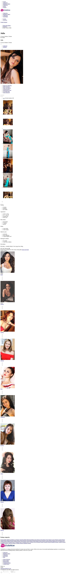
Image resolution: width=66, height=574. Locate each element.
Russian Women (40, 542)
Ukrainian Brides (23, 539)
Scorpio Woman (48, 540)
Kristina (2, 445)
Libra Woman (43, 539)
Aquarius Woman (47, 542)
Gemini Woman (61, 539)
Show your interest (7, 87)
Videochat (5, 45)
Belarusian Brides (30, 539)
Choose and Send (25, 249)
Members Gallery (6, 553)
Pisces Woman (23, 540)
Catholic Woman (62, 542)
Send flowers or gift (7, 90)
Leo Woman (16, 539)
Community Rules (7, 562)
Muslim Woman (17, 540)
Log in (4, 1)
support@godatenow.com (6, 568)
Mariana (2, 530)
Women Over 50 (19, 542)
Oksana (2, 502)
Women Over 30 (55, 540)
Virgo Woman (49, 539)
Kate (1, 389)
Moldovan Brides (10, 539)
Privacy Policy (6, 560)
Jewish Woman (4, 540)
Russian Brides (4, 539)
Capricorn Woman (12, 543)
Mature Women (10, 540)
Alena (2, 473)
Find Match (5, 556)
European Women (4, 543)
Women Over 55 (26, 542)
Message (5, 47)
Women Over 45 (12, 542)
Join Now (5, 20)
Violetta (2, 332)
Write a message (6, 86)
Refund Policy (6, 561)
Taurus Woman (29, 540)
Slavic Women (42, 540)
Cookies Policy (6, 564)
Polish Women (36, 540)
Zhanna (2, 304)
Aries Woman (37, 539)
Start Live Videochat (7, 85)
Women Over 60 (33, 542)
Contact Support (4, 22)
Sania (2, 274)
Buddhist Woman (54, 542)
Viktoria (2, 360)
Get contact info (6, 91)
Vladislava (3, 417)
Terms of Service (6, 559)
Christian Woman (19, 543)
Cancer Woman (55, 539)
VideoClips (5, 554)
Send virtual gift (6, 92)
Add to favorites (6, 89)
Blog (4, 557)
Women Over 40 (5, 542)
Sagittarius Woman (27, 543)
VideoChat (5, 552)
